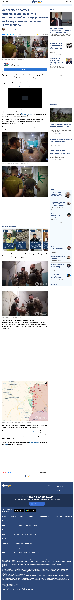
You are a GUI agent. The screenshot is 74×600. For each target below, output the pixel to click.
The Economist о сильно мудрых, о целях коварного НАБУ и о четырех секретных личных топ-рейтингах (57, 266)
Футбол (15, 525)
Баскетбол (21, 525)
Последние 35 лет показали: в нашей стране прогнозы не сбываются (56, 194)
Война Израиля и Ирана (37, 5)
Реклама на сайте (18, 489)
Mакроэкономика (28, 543)
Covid (32, 548)
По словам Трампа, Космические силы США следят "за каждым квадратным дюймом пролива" (60, 36)
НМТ (38, 529)
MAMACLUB (26, 548)
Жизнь (31, 516)
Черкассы (35, 520)
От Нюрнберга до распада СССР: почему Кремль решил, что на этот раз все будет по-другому (58, 248)
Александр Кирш (54, 270)
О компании (17, 485)
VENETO (46, 5)
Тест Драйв (16, 534)
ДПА (31, 529)
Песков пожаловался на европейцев (58, 143)
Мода (30, 552)
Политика (14, 516)
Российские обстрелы (55, 5)
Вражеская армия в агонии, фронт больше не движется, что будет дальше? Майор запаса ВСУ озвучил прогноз (60, 126)
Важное (52, 9)
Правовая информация (48, 485)
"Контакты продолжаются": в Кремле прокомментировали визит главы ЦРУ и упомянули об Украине (61, 139)
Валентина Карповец (55, 219)
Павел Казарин (54, 198)
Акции (30, 534)
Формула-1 (35, 525)
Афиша (15, 552)
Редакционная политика (12, 475)
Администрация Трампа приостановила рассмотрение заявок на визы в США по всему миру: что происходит (60, 152)
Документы (31, 489)
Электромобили (24, 534)
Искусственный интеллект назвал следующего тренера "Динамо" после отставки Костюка (56, 61)
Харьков (19, 520)
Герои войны (17, 5)
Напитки (21, 539)
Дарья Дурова (10, 28)
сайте (13, 112)
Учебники (19, 529)
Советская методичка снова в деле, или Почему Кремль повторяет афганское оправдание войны (58, 276)
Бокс (30, 525)
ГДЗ (15, 529)
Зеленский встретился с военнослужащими (25, 431)
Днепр (30, 520)
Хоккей (26, 525)
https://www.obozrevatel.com (50, 559)
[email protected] (19, 589)
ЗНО (35, 529)
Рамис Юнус (53, 252)
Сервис (34, 534)
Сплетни (20, 552)
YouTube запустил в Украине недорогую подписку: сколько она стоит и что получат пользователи (57, 46)
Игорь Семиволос (54, 279)
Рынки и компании (18, 543)
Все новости (68, 516)
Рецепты (16, 539)
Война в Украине (26, 5)
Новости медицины (18, 548)
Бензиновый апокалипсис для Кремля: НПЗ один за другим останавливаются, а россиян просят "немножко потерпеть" (58, 204)
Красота (25, 552)
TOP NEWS (53, 105)
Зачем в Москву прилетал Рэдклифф (58, 257)
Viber (6, 444)
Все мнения (54, 284)
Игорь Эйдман (54, 260)
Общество (59, 516)
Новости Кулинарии (29, 539)
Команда (30, 485)
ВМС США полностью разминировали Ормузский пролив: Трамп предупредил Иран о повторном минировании (61, 30)
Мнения (52, 189)
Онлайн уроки (26, 529)
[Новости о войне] (27, 476)
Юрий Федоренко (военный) (57, 207)
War (15, 28)
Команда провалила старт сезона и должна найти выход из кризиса (57, 68)
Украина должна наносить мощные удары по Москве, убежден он (61, 131)
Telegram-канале (34, 442)
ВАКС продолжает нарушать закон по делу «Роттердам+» (57, 215)
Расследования (42, 516)
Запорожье (25, 520)
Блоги (48, 516)
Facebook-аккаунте (27, 114)
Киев (15, 520)
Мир (21, 516)
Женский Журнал (36, 552)
